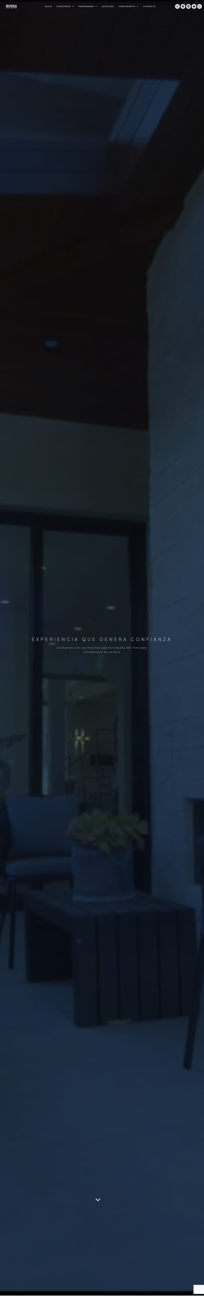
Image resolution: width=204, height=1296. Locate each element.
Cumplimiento (127, 6)
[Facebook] (183, 6)
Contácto (149, 6)
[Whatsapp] (199, 6)
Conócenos (63, 6)
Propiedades (86, 6)
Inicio (48, 6)
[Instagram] (177, 6)
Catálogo (108, 6)
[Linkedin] (188, 6)
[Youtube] (194, 6)
